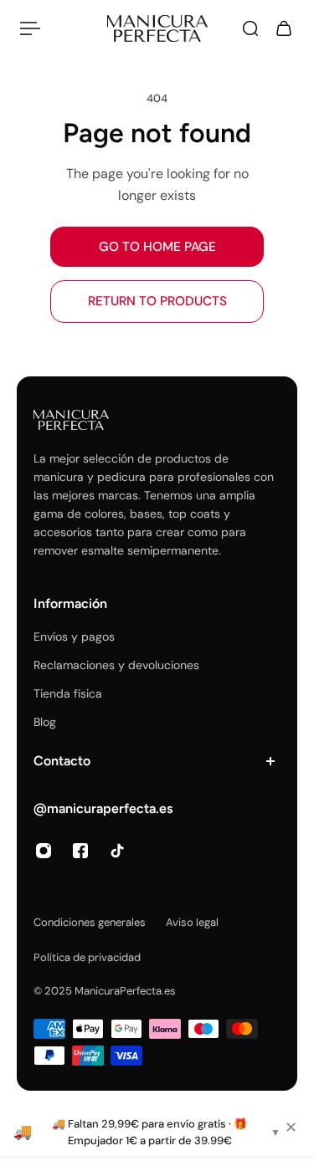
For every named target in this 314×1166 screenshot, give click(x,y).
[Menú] (30, 28)
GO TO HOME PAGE (157, 246)
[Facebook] (80, 850)
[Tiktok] (117, 850)
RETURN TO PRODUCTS (157, 301)
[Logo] (157, 28)
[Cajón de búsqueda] (250, 28)
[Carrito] (284, 28)
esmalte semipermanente (150, 550)
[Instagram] (43, 850)
